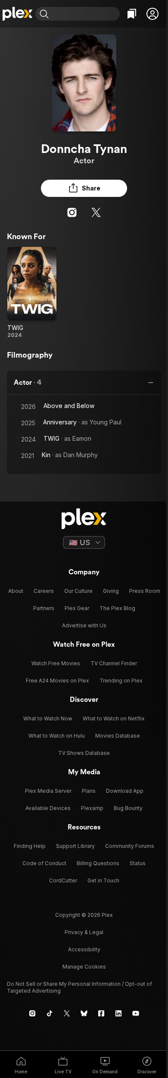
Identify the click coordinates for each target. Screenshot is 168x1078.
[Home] (17, 13)
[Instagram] (72, 212)
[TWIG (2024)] (31, 293)
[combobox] (85, 14)
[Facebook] (101, 1013)
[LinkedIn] (118, 1013)
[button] (152, 13)
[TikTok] (49, 1013)
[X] (96, 212)
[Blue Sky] (84, 1013)
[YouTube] (135, 1013)
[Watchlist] (131, 13)
